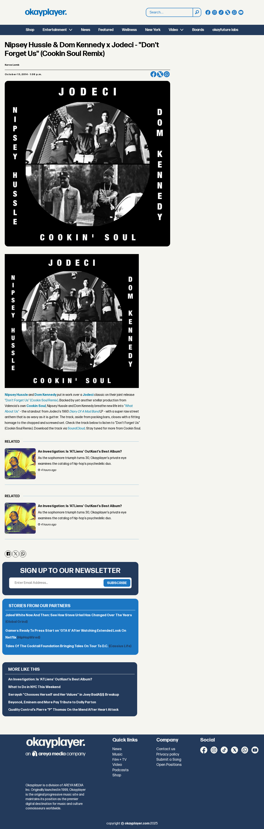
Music (117, 754)
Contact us (165, 749)
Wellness (129, 30)
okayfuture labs (225, 30)
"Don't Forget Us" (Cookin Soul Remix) (31, 400)
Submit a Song (168, 759)
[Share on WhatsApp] (167, 74)
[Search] (197, 12)
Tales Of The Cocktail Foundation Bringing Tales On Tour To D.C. (68, 646)
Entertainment (55, 30)
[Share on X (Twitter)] (160, 74)
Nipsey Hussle (16, 395)
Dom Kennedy (45, 395)
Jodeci (88, 395)
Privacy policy (167, 754)
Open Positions (169, 765)
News (85, 30)
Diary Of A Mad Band (84, 412)
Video (173, 30)
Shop (30, 30)
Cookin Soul (36, 406)
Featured (105, 30)
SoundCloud (76, 428)
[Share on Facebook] (153, 74)
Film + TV (119, 760)
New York (152, 30)
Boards (198, 30)
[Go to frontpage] (45, 12)
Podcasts (120, 770)
